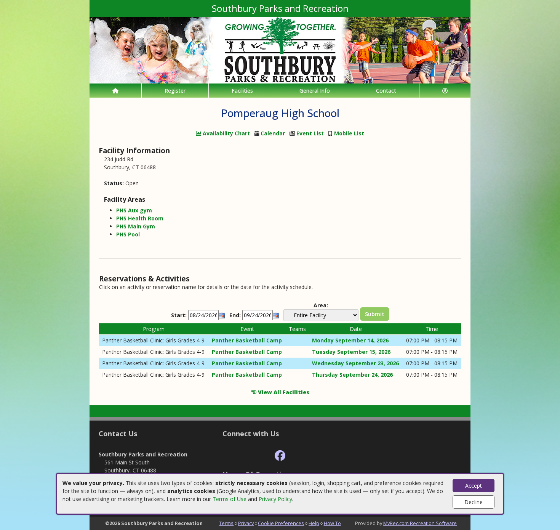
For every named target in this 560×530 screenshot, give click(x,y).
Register (175, 90)
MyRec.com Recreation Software (420, 523)
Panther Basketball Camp (247, 340)
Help (314, 523)
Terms (226, 523)
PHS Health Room (139, 218)
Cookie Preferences (281, 523)
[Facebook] (280, 455)
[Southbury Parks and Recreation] (280, 49)
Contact (386, 90)
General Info (314, 90)
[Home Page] (115, 91)
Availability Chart (225, 133)
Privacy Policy (275, 499)
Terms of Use (229, 499)
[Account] (444, 91)
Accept (473, 485)
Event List (310, 133)
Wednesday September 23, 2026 (355, 363)
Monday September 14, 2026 (350, 340)
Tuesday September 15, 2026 (351, 351)
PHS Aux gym (134, 210)
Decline (473, 502)
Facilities (242, 90)
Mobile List (349, 133)
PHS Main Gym (135, 226)
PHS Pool (128, 234)
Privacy (246, 523)
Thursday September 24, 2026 (352, 374)
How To (332, 523)
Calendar (273, 133)
